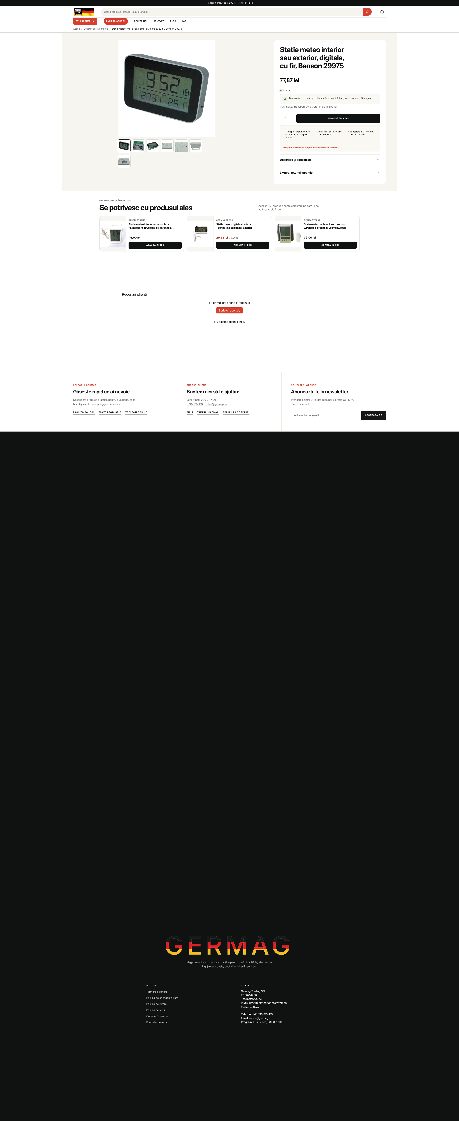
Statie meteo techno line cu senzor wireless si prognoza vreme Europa (325, 226)
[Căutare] (367, 12)
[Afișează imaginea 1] (124, 145)
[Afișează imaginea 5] (181, 145)
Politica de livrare (156, 1003)
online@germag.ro (216, 404)
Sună (190, 412)
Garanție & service (157, 1016)
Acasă (76, 28)
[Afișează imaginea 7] (124, 161)
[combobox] (232, 12)
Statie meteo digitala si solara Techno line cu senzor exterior (234, 226)
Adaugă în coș (155, 245)
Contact (158, 21)
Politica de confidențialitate (162, 997)
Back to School (116, 21)
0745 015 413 (195, 404)
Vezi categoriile (136, 412)
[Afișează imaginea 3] (152, 145)
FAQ (184, 21)
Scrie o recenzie (229, 310)
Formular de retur (236, 412)
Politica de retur (155, 1009)
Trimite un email (208, 412)
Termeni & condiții (156, 991)
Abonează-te (373, 415)
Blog (173, 21)
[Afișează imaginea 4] (167, 145)
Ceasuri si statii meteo (96, 28)
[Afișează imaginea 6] (195, 145)
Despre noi (140, 21)
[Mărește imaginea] (166, 88)
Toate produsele (110, 412)
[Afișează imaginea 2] (138, 145)
